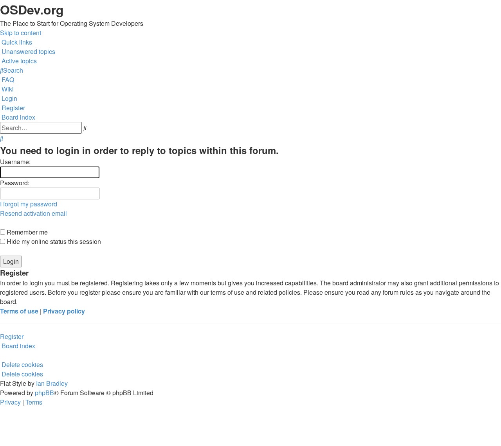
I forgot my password (28, 203)
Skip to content (20, 32)
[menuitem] (27, 51)
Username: (15, 161)
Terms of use (19, 310)
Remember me (26, 231)
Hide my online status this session (53, 241)
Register (11, 336)
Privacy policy (64, 310)
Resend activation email (33, 213)
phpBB (44, 392)
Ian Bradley (52, 383)
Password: (14, 182)
